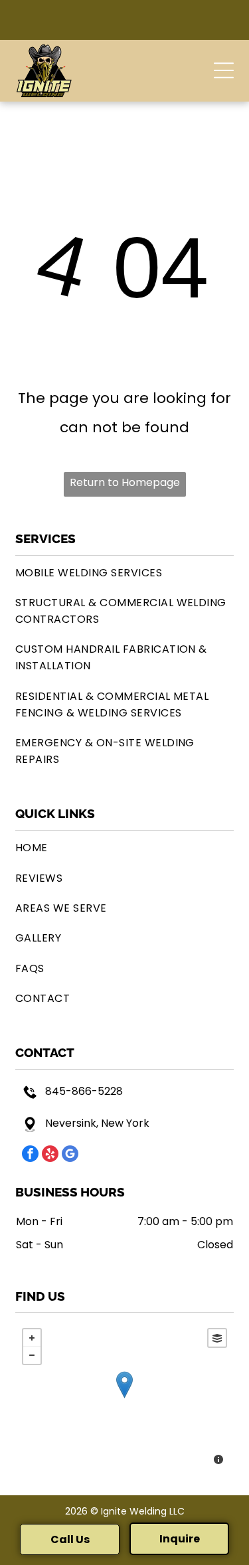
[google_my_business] (70, 1155)
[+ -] (124, 1398)
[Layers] (217, 1338)
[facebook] (30, 1155)
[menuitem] (124, 573)
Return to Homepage (125, 482)
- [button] (32, 1355)
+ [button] (32, 1338)
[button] (224, 70)
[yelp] (50, 1155)
